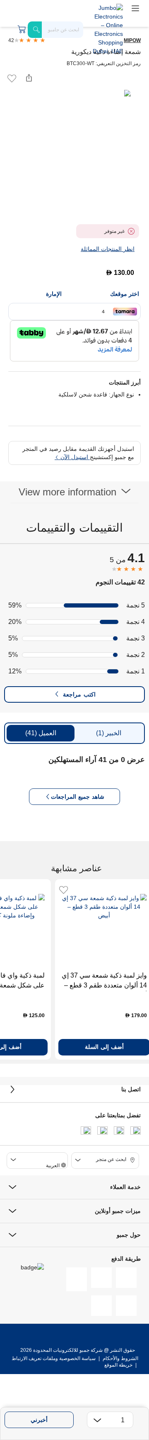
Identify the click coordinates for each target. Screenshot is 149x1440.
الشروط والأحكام (119, 1358)
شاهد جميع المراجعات (77, 796)
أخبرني (39, 1420)
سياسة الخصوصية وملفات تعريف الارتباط (54, 1358)
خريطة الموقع (118, 1365)
